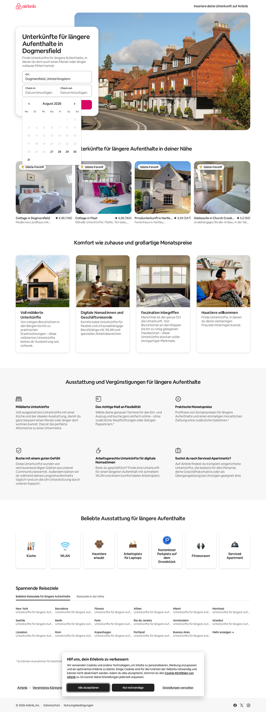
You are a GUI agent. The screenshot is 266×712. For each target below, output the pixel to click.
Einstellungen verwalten (178, 687)
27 (51, 151)
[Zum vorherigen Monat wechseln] (29, 104)
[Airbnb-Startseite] (26, 6)
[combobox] (57, 78)
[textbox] (39, 92)
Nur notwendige (133, 687)
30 (75, 151)
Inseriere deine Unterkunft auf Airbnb (221, 6)
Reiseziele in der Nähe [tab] (90, 596)
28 (59, 151)
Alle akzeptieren (88, 687)
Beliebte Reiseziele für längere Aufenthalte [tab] (43, 596)
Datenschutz (52, 705)
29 (67, 151)
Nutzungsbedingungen (78, 705)
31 (28, 160)
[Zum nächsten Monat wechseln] (74, 104)
